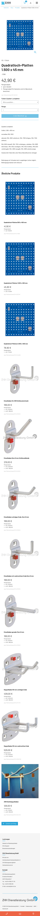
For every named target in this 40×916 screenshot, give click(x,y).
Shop (12, 7)
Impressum (5, 908)
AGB (35, 906)
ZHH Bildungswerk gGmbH (9, 862)
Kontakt (22, 906)
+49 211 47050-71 (9, 881)
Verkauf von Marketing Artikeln (9, 843)
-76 (14, 881)
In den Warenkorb (19, 116)
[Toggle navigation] (36, 3)
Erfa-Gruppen (5, 846)
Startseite (6, 7)
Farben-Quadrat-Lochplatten (10, 98)
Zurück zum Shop (10, 823)
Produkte (17, 7)
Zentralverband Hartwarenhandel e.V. (11, 860)
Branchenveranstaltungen (8, 848)
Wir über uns (5, 857)
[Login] (30, 3)
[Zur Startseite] (6, 3)
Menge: (3, 106)
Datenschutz (29, 906)
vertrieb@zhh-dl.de (11, 886)
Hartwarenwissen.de (7, 865)
